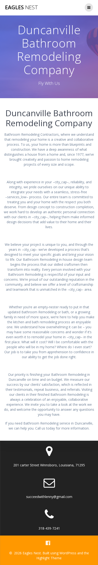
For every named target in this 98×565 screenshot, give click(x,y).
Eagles (21, 7)
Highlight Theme (49, 558)
